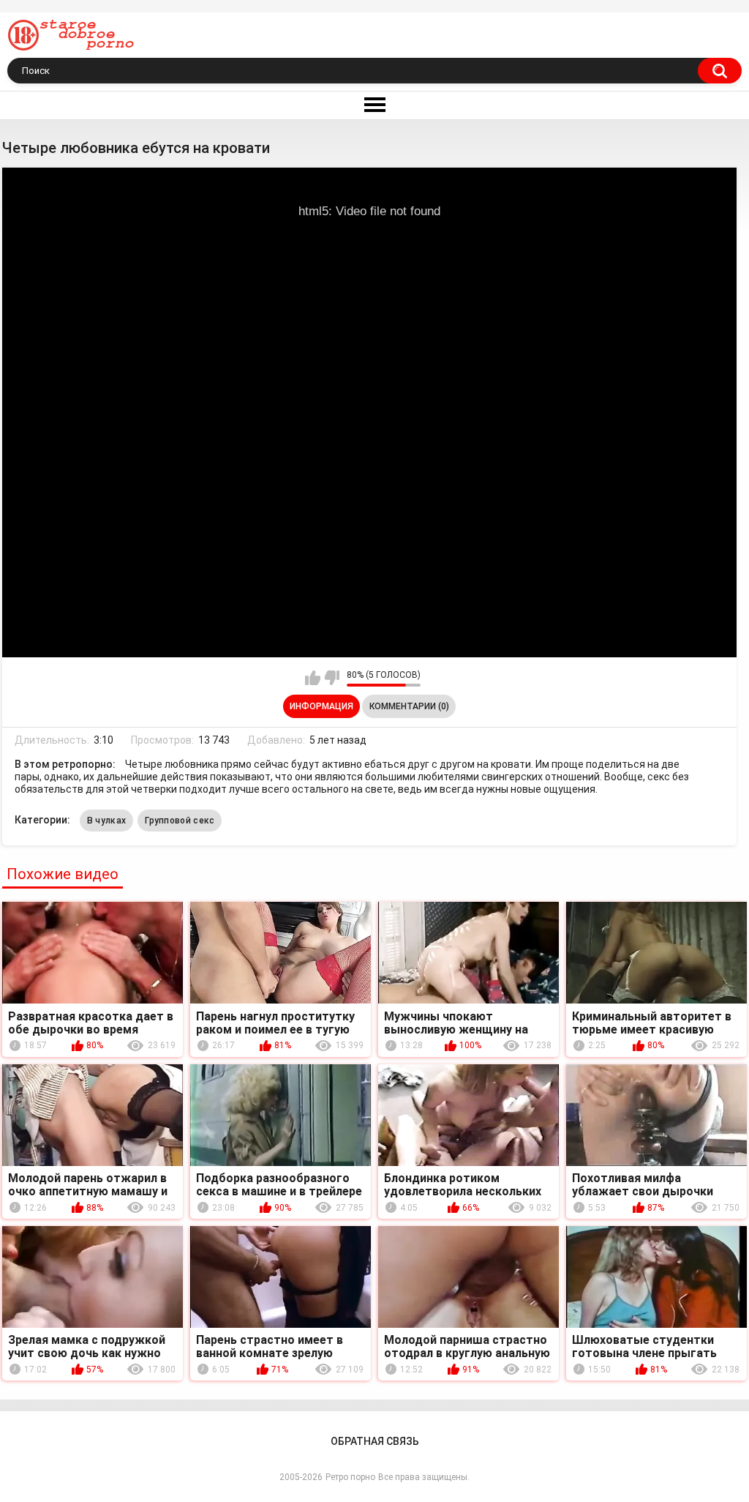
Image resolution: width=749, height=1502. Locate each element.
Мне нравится (312, 677)
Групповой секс (179, 820)
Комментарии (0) (409, 706)
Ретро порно (350, 1477)
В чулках (106, 820)
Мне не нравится (331, 677)
